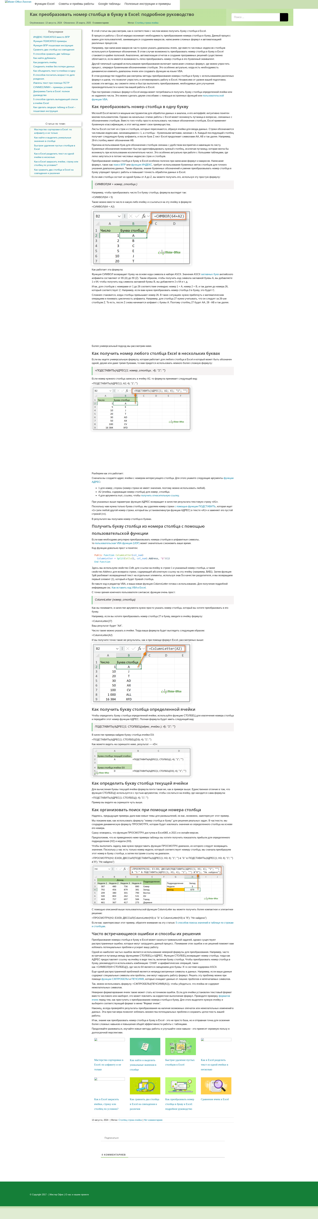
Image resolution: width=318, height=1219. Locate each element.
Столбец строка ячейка (146, 23)
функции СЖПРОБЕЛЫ (115, 979)
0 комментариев (101, 23)
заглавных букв (210, 274)
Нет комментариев (153, 1120)
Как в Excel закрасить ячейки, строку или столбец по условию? (106, 1104)
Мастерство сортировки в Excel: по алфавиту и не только (108, 1065)
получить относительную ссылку (160, 495)
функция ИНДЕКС (141, 164)
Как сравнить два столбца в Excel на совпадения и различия (144, 1104)
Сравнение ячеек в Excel (215, 1099)
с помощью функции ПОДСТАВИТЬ (195, 506)
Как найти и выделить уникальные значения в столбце (143, 1065)
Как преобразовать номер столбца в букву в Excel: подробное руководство (179, 1104)
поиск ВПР (119, 164)
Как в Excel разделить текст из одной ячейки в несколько (214, 1065)
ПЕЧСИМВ (137, 979)
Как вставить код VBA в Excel (129, 587)
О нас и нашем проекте (77, 1194)
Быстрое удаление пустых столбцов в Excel (54, 147)
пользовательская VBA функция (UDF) (117, 543)
